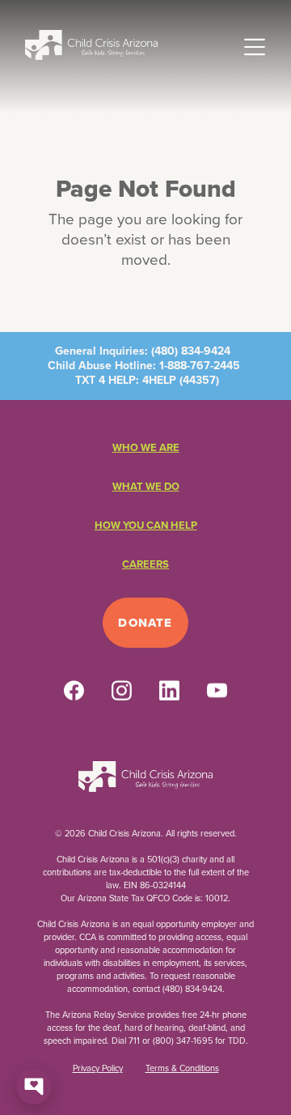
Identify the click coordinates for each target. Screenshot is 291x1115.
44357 (199, 380)
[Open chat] (34, 1086)
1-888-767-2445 (199, 365)
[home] (91, 44)
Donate (145, 623)
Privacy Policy (98, 1068)
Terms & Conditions (182, 1068)
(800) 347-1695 (183, 1040)
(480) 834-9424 (190, 351)
